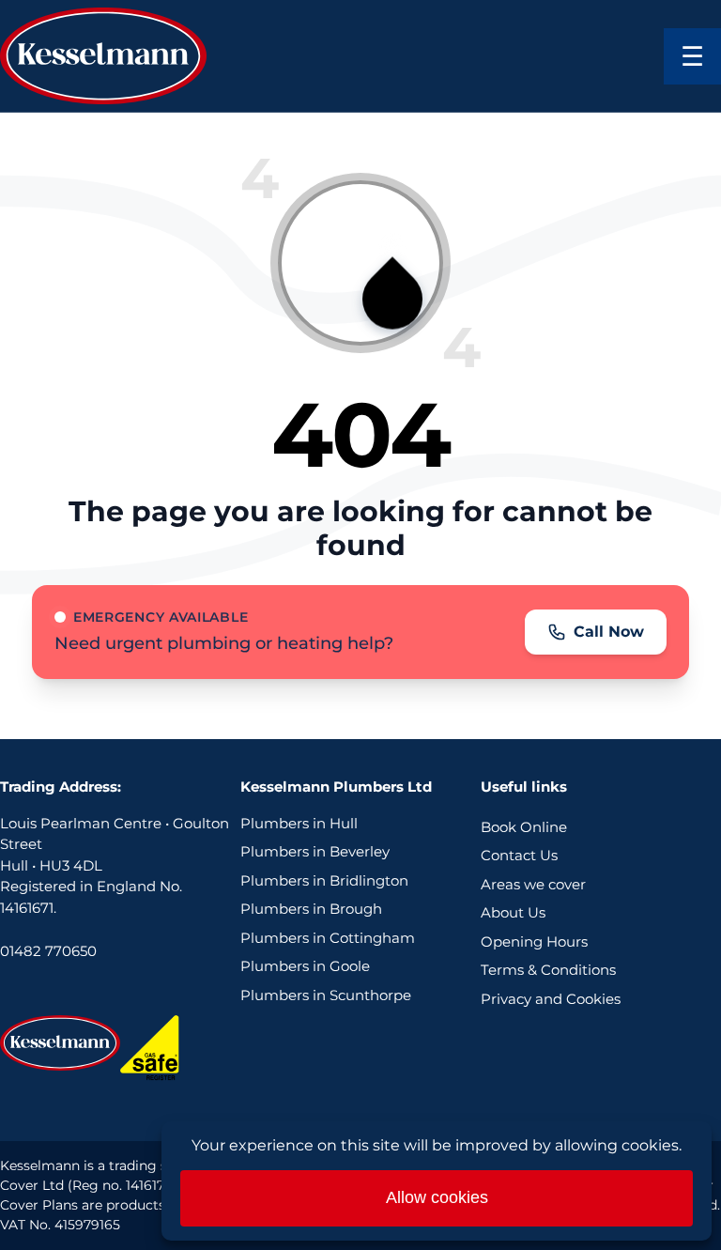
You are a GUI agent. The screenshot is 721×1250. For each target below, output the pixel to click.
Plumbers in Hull (299, 823)
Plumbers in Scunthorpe (325, 995)
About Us (513, 912)
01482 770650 (48, 951)
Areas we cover (533, 884)
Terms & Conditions (548, 970)
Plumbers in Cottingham (327, 938)
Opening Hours (534, 941)
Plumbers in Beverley (315, 851)
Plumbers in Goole (305, 966)
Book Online (524, 827)
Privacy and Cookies (551, 999)
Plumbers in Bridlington (324, 880)
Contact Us (519, 855)
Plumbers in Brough (311, 909)
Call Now (609, 631)
